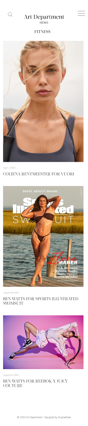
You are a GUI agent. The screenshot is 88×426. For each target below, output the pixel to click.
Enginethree (64, 417)
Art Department (34, 417)
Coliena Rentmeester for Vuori (38, 174)
